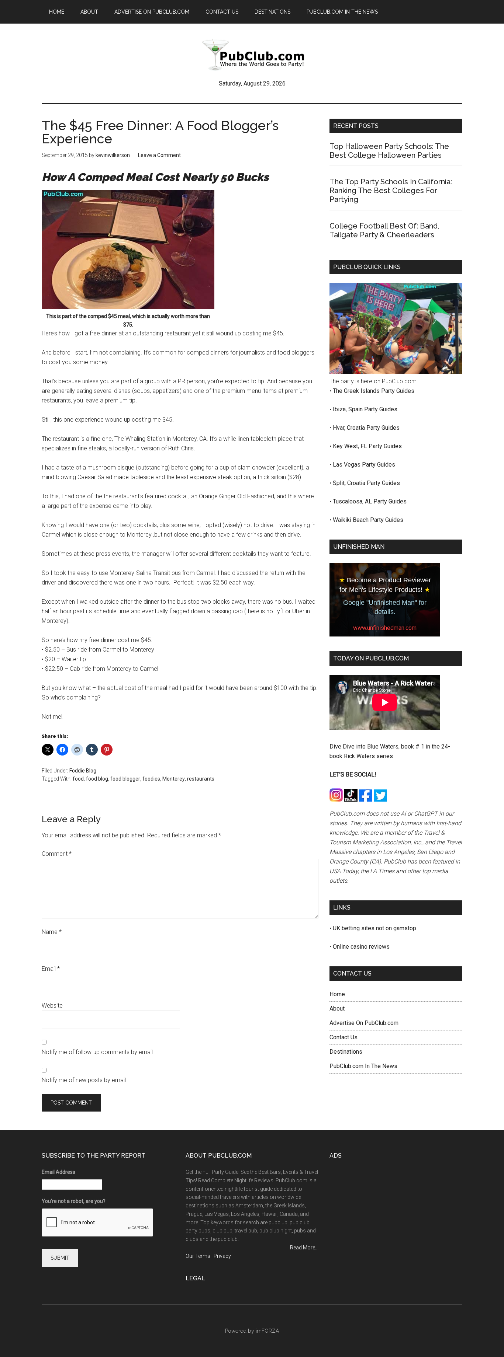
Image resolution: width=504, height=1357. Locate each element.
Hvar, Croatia (349, 427)
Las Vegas (347, 464)
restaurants (200, 779)
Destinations (345, 1051)
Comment (57, 853)
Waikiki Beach (351, 519)
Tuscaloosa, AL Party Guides (370, 501)
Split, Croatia (350, 482)
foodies (151, 779)
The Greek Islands (357, 390)
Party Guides (397, 390)
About (337, 1008)
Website (52, 1005)
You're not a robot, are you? (74, 1201)
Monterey (173, 779)
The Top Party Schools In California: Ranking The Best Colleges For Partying (390, 190)
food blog (97, 779)
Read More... (304, 1247)
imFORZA (267, 1331)
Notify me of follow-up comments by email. (98, 1052)
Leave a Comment (159, 155)
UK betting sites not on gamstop (374, 928)
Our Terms (198, 1256)
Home (337, 994)
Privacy (222, 1256)
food (78, 779)
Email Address (58, 1172)
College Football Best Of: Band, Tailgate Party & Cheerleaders (384, 230)
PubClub (252, 54)
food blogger (125, 779)
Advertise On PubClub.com (363, 1022)
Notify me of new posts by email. (84, 1080)
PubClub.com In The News (363, 1066)
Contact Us (343, 1037)
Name (52, 931)
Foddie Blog (82, 771)
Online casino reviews (361, 946)
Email (51, 968)
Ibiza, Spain (348, 409)
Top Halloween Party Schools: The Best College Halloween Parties (389, 151)
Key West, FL (351, 446)
